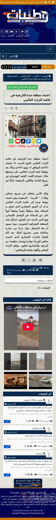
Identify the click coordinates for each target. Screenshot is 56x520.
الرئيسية (45, 76)
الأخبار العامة (25, 76)
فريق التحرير (35, 268)
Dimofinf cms (27, 510)
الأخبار (36, 76)
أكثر (7, 421)
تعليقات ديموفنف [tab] (45, 280)
